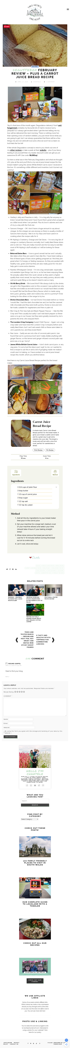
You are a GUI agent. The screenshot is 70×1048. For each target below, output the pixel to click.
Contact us (14, 1044)
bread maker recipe (48, 565)
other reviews (16, 150)
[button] (56, 487)
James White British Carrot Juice (23, 345)
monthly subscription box (43, 572)
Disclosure (8, 1042)
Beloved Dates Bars (18, 253)
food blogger (51, 570)
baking (38, 565)
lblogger (61, 570)
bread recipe (60, 565)
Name (6, 719)
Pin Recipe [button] (50, 450)
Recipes (35, 66)
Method (55, 474)
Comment (8, 696)
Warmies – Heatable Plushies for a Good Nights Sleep (15, 599)
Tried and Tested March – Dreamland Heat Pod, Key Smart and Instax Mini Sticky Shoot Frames (27, 639)
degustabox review (58, 568)
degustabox (46, 568)
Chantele (37, 81)
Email (6, 723)
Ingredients (16, 474)
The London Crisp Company (21, 322)
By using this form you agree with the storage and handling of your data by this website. (33, 732)
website (43, 150)
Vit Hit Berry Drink (17, 284)
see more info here (39, 1011)
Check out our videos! (35, 980)
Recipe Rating (9, 692)
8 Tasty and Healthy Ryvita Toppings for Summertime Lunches (43, 640)
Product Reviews (58, 572)
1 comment (50, 81)
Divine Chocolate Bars (19, 300)
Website (6, 727)
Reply (7, 676)
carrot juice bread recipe (33, 568)
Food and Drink (40, 570)
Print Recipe (38, 450)
